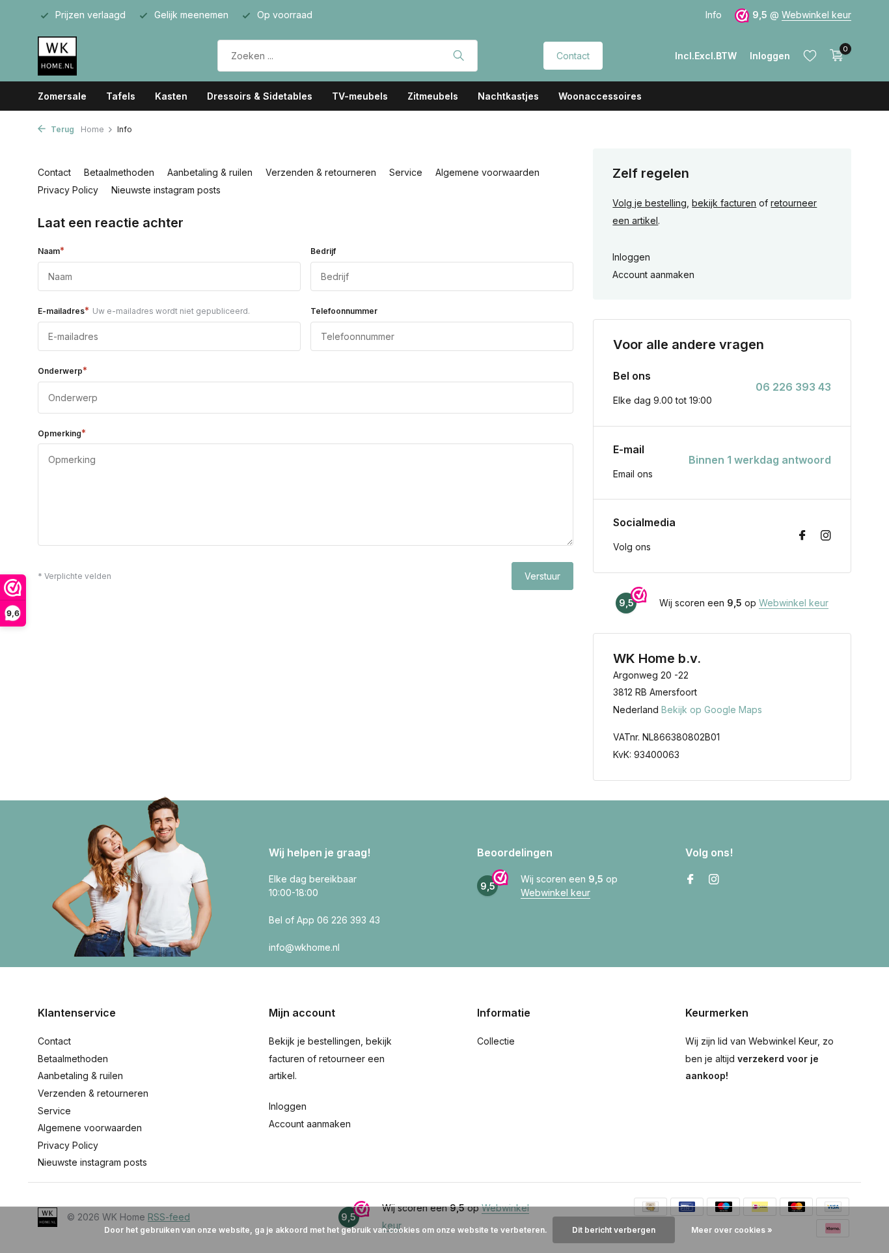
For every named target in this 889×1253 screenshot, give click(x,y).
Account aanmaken (653, 274)
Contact (573, 55)
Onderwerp (62, 370)
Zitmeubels (432, 96)
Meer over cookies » (732, 1230)
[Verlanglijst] (810, 55)
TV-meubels (360, 96)
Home (92, 129)
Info (713, 14)
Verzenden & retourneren (321, 172)
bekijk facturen (724, 202)
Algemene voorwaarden (487, 172)
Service (405, 172)
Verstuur (542, 576)
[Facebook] (802, 536)
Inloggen (631, 256)
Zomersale (62, 96)
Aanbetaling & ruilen (210, 172)
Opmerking (62, 432)
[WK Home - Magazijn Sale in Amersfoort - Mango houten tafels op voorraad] (95, 55)
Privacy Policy (68, 189)
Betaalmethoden (119, 172)
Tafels (120, 96)
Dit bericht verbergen (613, 1230)
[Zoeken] (458, 55)
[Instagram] (826, 536)
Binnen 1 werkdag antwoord (760, 459)
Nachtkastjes (508, 96)
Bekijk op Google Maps (711, 709)
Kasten (171, 96)
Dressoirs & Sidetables (259, 96)
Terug (61, 129)
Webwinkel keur (816, 14)
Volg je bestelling (649, 202)
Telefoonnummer (343, 311)
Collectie (496, 1041)
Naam (51, 250)
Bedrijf (323, 251)
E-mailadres (144, 310)
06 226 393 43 (793, 386)
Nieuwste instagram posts (166, 189)
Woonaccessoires (600, 96)
